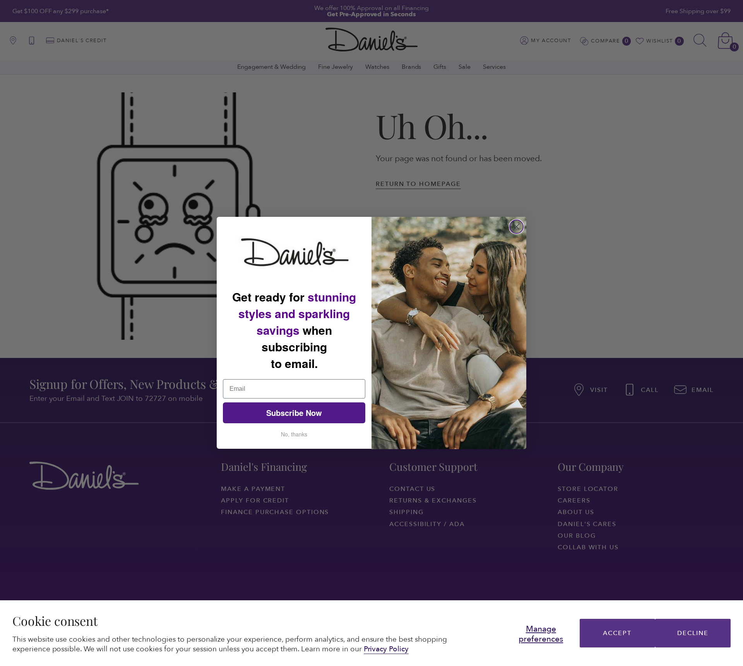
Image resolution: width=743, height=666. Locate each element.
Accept (617, 633)
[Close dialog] (516, 226)
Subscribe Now (294, 413)
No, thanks (294, 434)
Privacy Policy (386, 649)
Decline (692, 633)
